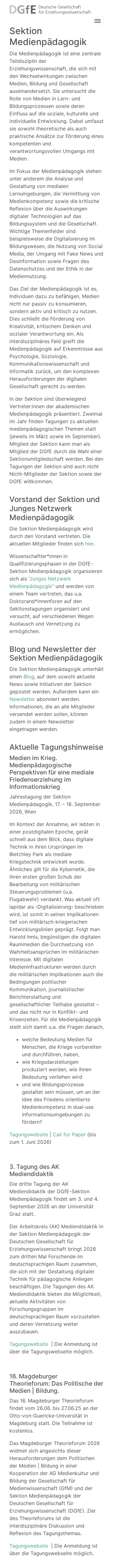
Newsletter (22, 699)
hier (89, 543)
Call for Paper (70, 1134)
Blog (29, 676)
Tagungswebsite (28, 1134)
